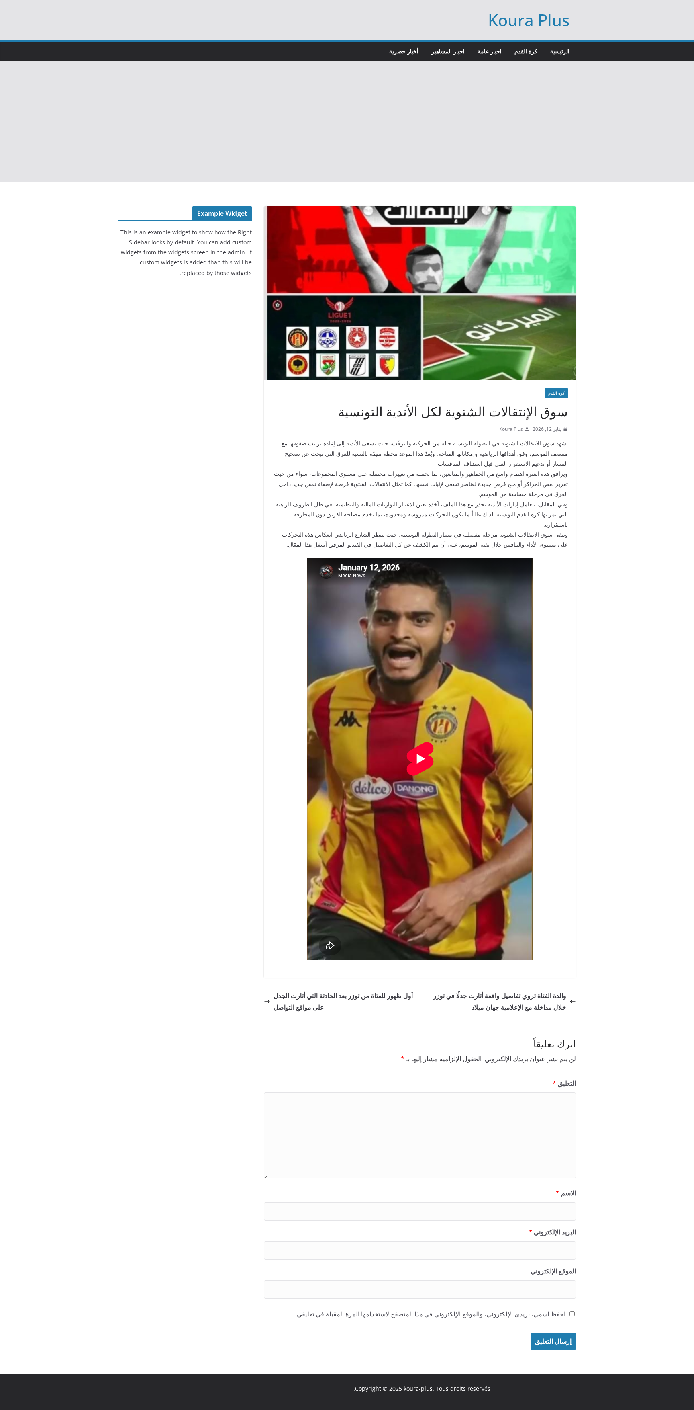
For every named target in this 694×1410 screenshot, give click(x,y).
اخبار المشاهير (448, 51)
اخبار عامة (490, 51)
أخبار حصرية (403, 51)
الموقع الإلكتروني (553, 1271)
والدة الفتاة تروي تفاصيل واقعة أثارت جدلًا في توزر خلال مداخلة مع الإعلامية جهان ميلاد (499, 1001)
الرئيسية (559, 51)
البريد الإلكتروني (552, 1232)
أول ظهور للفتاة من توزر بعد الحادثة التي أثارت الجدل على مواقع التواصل (343, 1001)
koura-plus (418, 1388)
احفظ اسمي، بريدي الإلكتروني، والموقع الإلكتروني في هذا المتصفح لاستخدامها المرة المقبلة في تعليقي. (430, 1314)
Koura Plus (528, 20)
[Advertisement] (347, 122)
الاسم (566, 1193)
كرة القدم (525, 51)
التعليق (564, 1083)
